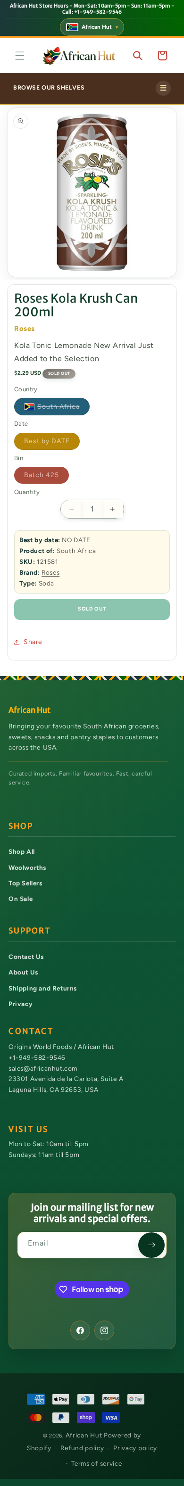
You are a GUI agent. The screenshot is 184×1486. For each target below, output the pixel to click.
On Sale (20, 898)
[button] (19, 55)
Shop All (21, 851)
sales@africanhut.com (42, 1068)
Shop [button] (20, 826)
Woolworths (27, 867)
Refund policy (82, 1448)
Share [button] (33, 642)
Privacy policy (135, 1448)
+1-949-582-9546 (37, 1057)
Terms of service (96, 1463)
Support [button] (29, 931)
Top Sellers (25, 883)
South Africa (63, 408)
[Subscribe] (151, 1245)
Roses (50, 572)
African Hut (85, 1435)
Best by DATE (52, 443)
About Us (23, 972)
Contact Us (26, 956)
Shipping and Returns (42, 988)
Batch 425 (46, 477)
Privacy (20, 1003)
